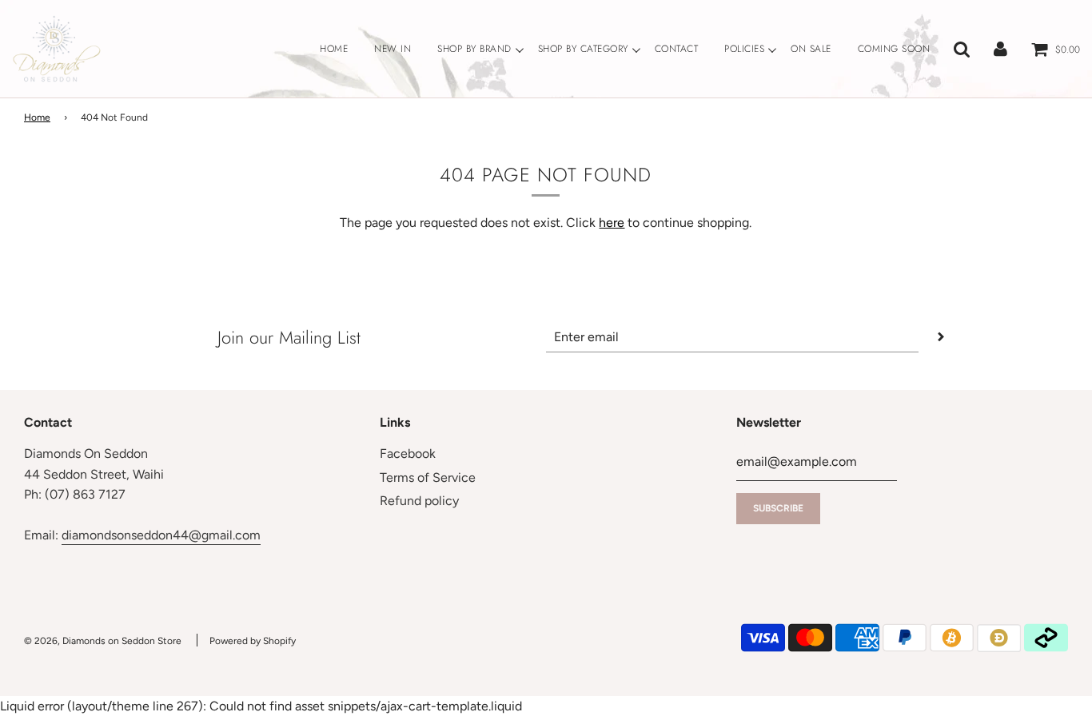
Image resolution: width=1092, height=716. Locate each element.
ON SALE (811, 49)
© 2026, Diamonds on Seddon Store (102, 640)
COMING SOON (894, 49)
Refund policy (419, 500)
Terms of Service (428, 477)
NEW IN (392, 49)
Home (37, 117)
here (611, 222)
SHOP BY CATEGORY (583, 49)
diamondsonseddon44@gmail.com (161, 535)
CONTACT (677, 49)
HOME (334, 49)
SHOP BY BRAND (474, 49)
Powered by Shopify (252, 640)
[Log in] (1000, 48)
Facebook (408, 453)
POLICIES (744, 49)
